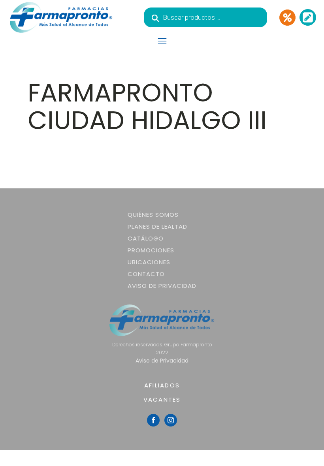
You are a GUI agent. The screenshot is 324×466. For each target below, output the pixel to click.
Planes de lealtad (157, 226)
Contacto (146, 274)
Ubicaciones (149, 262)
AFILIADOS (162, 385)
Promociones (151, 250)
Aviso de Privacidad (162, 286)
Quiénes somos (153, 214)
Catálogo (146, 238)
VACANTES (162, 399)
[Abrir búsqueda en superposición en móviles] (205, 17)
